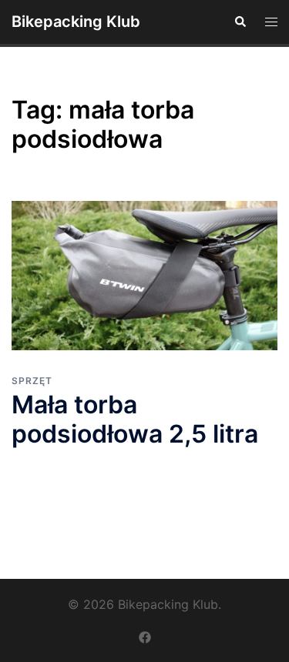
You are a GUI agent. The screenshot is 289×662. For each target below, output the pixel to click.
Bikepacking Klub (76, 21)
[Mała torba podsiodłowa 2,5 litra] (144, 275)
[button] (240, 21)
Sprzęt (32, 380)
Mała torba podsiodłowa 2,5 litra (135, 419)
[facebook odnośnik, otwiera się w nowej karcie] (145, 636)
